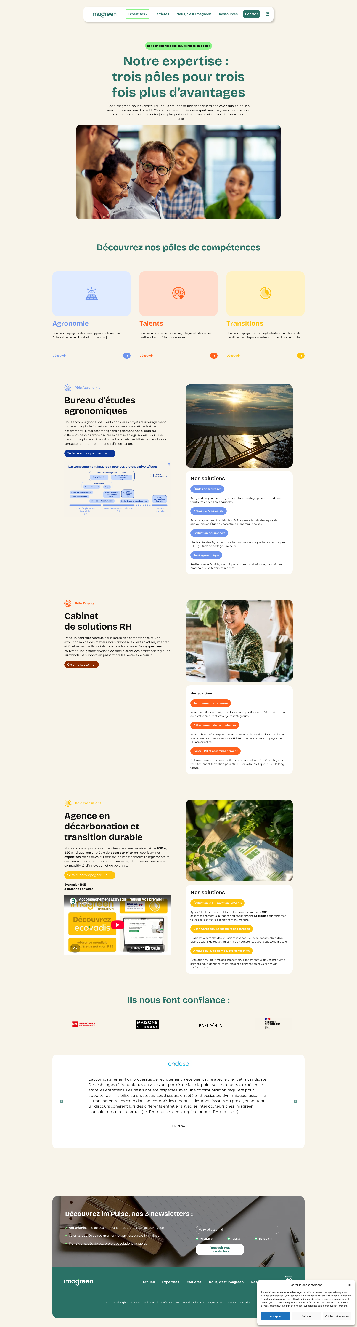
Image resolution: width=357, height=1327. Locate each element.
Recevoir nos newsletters (220, 1249)
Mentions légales (193, 1302)
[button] (349, 1285)
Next (295, 1101)
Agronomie (206, 1238)
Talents (235, 1238)
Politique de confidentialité (161, 1302)
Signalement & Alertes (222, 1302)
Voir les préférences (337, 1316)
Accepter (275, 1316)
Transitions (265, 1238)
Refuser (306, 1316)
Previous (61, 1101)
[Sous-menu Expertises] (146, 14)
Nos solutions (201, 693)
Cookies (245, 1302)
